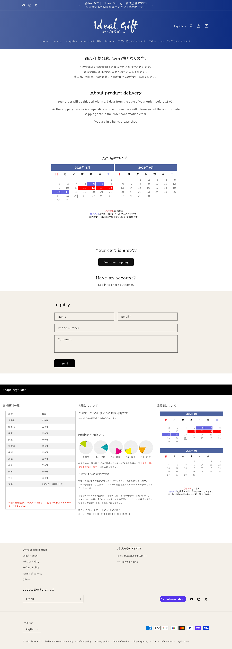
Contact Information (35, 549)
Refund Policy (31, 567)
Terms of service (121, 641)
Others (27, 579)
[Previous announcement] (80, 5)
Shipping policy (141, 641)
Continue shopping (116, 262)
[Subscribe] (80, 599)
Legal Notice (30, 555)
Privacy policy (102, 641)
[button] (191, 26)
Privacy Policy (31, 561)
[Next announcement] (152, 5)
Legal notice (183, 641)
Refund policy (84, 641)
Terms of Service (32, 573)
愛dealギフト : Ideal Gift (41, 641)
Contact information (163, 641)
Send (64, 363)
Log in (102, 284)
